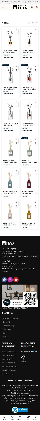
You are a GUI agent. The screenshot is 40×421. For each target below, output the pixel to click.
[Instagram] (10, 279)
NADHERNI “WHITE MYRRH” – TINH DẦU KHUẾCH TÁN (10, 162)
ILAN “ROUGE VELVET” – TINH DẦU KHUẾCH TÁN (29, 89)
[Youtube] (16, 279)
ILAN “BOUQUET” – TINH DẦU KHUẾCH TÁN (28, 125)
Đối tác (4, 333)
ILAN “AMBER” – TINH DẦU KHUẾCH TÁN (10, 51)
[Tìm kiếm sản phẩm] (32, 7)
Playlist (4, 337)
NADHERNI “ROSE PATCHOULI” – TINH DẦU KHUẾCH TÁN (9, 225)
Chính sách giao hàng (9, 355)
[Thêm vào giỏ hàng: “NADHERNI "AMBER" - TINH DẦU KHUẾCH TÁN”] (35, 202)
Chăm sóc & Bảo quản (9, 370)
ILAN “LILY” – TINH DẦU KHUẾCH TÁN (10, 124)
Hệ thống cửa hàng (8, 326)
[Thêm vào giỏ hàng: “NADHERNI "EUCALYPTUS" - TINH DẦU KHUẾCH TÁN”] (35, 139)
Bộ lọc (6, 23)
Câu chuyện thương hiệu (10, 318)
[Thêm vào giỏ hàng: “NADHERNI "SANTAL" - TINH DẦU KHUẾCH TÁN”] (16, 171)
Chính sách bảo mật (8, 363)
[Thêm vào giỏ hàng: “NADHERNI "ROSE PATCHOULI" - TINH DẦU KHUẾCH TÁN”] (16, 202)
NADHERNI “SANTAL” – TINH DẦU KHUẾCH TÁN (10, 193)
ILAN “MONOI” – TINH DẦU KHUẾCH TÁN (10, 88)
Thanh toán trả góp (8, 374)
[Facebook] (4, 279)
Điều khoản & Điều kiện (9, 366)
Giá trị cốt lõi (6, 322)
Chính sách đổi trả (8, 359)
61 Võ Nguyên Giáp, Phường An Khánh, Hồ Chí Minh (19, 256)
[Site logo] (20, 7)
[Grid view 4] (33, 22)
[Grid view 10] (37, 22)
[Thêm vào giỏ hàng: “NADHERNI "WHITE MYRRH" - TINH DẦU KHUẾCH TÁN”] (16, 139)
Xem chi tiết (16, 29)
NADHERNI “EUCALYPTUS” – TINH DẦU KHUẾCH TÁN (29, 162)
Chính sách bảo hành (9, 352)
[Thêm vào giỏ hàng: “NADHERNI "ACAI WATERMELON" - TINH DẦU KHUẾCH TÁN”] (35, 171)
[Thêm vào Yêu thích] (16, 33)
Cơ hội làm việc (7, 329)
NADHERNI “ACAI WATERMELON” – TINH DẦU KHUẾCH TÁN (29, 193)
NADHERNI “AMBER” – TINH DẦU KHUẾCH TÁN (29, 225)
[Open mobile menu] (3, 7)
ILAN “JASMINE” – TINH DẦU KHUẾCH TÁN (28, 52)
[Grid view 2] (29, 22)
